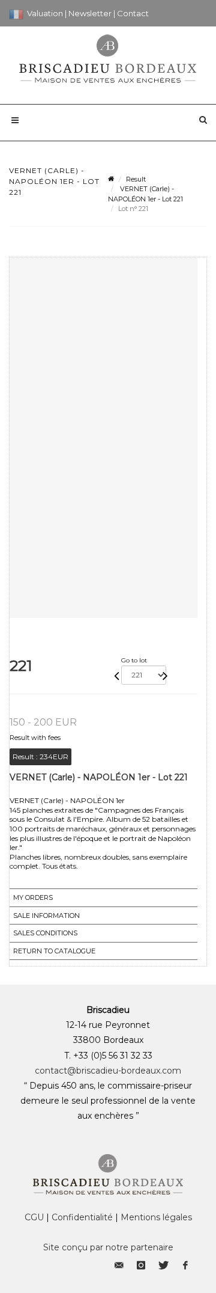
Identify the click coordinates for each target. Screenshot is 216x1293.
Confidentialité (82, 1217)
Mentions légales (156, 1217)
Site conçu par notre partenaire (108, 1247)
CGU (34, 1217)
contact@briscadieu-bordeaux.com (108, 1070)
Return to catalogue (54, 951)
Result (136, 179)
